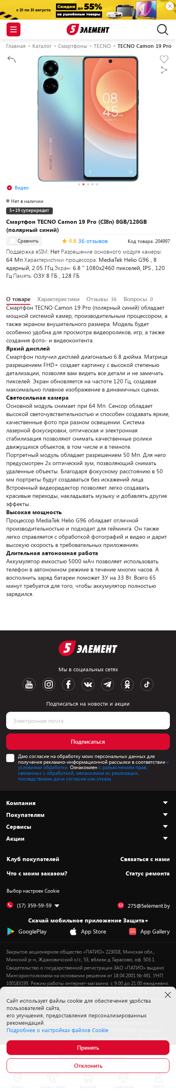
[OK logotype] (127, 684)
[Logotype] (88, 30)
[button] (79, 185)
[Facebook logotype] (68, 684)
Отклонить (88, 1065)
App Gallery (155, 931)
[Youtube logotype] (29, 684)
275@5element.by (149, 905)
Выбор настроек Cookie (33, 890)
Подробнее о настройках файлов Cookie (57, 1030)
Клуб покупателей (33, 859)
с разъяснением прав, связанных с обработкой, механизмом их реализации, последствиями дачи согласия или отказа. (82, 773)
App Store (93, 931)
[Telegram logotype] (107, 684)
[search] (160, 29)
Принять (88, 1047)
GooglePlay (32, 931)
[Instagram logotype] (48, 684)
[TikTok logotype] (146, 684)
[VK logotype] (88, 684)
